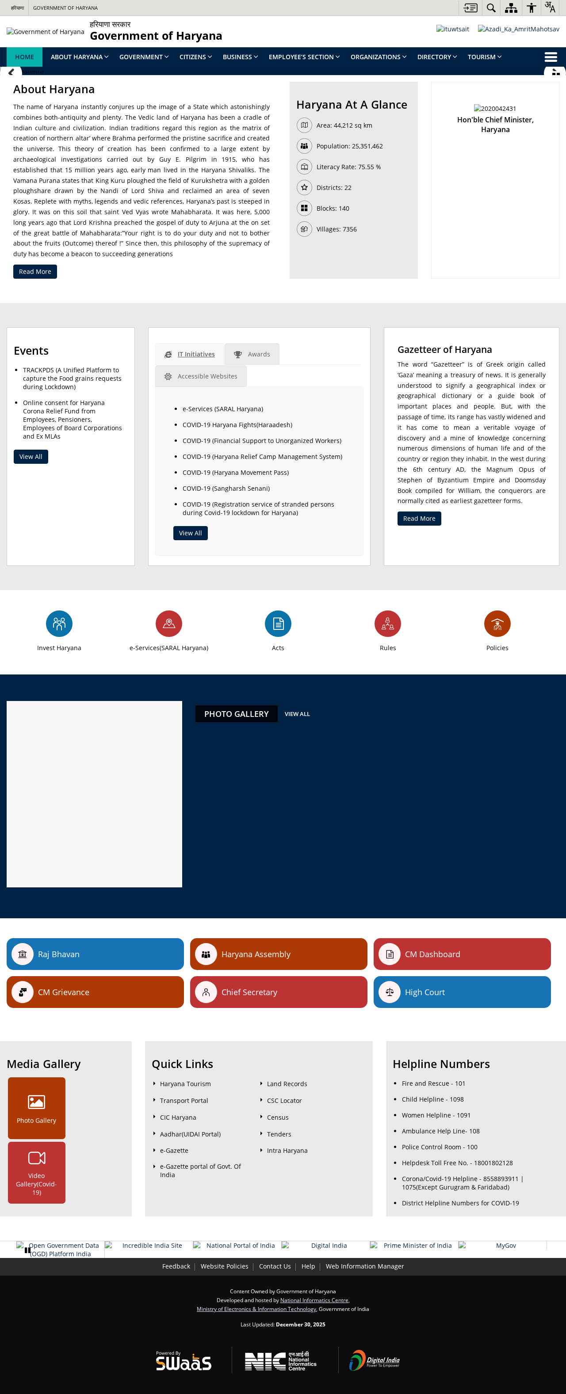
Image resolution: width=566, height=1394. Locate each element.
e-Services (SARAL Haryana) (223, 409)
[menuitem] (491, 7)
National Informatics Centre (314, 1299)
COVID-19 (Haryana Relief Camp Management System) (262, 456)
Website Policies (225, 1266)
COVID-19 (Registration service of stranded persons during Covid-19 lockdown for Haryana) (258, 508)
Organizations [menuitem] (376, 57)
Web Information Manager (365, 1266)
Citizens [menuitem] (193, 57)
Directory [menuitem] (434, 57)
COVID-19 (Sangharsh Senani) (226, 488)
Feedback (176, 1266)
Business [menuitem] (237, 57)
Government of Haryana (65, 7)
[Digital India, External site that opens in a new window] (326, 1245)
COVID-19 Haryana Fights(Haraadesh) (237, 424)
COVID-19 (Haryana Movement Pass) (236, 472)
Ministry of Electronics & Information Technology (256, 1308)
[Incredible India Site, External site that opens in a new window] (149, 1245)
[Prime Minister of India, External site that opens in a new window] (414, 1245)
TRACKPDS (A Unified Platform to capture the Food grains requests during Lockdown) (72, 378)
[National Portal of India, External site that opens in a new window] (237, 1245)
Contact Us (275, 1266)
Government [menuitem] (141, 57)
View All (30, 456)
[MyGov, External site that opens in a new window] (503, 1245)
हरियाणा (17, 7)
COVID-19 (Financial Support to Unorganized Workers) (262, 440)
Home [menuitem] (24, 57)
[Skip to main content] (470, 7)
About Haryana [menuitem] (77, 57)
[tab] (189, 354)
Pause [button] (27, 1250)
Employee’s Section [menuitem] (301, 57)
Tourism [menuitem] (482, 57)
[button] (11, 73)
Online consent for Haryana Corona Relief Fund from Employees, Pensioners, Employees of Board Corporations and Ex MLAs (72, 419)
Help (308, 1266)
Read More (35, 271)
